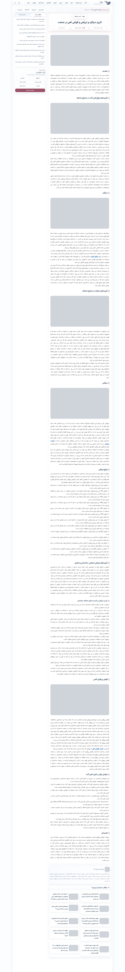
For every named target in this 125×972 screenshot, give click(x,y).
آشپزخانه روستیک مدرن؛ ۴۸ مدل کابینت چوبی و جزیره (31, 29)
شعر (72, 3)
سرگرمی (34, 3)
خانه (85, 3)
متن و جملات (78, 3)
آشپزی (55, 3)
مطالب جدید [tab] (38, 15)
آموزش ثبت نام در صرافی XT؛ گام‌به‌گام (35, 37)
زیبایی (60, 3)
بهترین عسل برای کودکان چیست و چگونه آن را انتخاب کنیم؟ (30, 25)
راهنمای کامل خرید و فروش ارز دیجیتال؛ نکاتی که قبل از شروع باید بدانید (30, 20)
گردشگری (49, 3)
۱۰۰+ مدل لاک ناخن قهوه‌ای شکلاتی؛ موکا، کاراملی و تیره (31, 33)
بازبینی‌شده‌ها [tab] (22, 15)
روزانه (108, 3)
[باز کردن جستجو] (15, 3)
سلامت (66, 3)
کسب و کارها (78, 16)
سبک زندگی (41, 3)
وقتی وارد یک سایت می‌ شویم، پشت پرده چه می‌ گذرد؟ (31, 40)
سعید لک (96, 869)
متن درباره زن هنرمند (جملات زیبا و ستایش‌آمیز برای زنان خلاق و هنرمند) (29, 51)
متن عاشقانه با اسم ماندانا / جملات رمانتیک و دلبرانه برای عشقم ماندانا (29, 57)
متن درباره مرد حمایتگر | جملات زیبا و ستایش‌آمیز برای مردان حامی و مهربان (30, 45)
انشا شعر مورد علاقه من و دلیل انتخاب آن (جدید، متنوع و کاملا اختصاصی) (29, 63)
